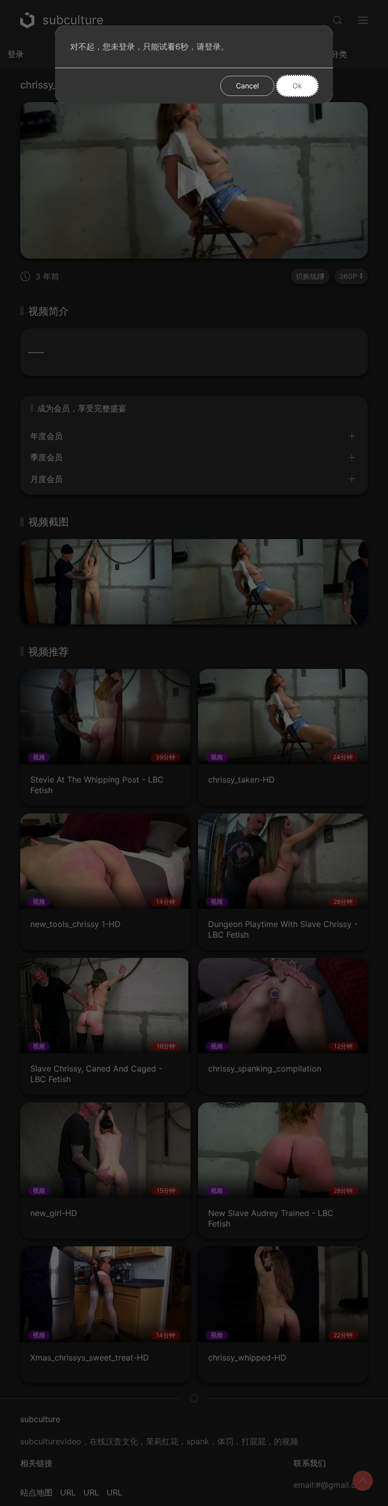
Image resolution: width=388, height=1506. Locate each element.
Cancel (247, 85)
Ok (297, 85)
